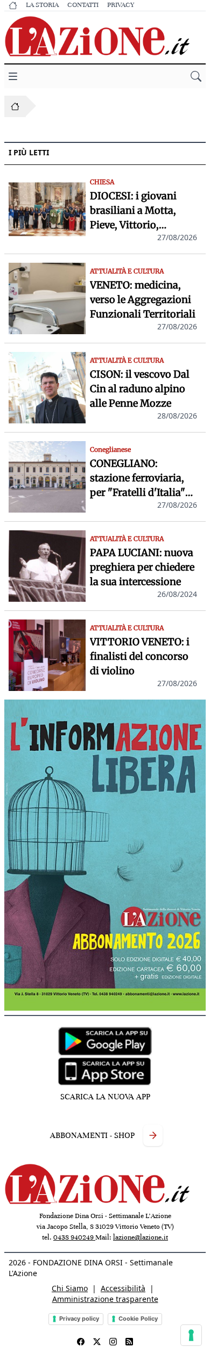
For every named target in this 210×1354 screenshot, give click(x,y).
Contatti (83, 5)
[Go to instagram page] (113, 1342)
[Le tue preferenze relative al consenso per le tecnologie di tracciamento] (191, 1335)
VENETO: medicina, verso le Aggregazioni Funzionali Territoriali (142, 299)
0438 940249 (74, 1237)
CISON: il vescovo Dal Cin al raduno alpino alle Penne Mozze (140, 388)
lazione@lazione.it (140, 1237)
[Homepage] (15, 106)
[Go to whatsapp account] (129, 1342)
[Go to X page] (97, 1342)
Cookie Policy (138, 1318)
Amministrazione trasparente (105, 1299)
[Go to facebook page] (81, 1342)
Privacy (120, 5)
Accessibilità (123, 1288)
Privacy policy (79, 1318)
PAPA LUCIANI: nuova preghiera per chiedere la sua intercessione (142, 567)
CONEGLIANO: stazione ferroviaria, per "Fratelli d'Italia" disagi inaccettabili (137, 478)
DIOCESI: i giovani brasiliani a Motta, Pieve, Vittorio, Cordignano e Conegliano (133, 211)
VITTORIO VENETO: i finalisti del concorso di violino (140, 656)
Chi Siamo (70, 1288)
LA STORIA (42, 5)
